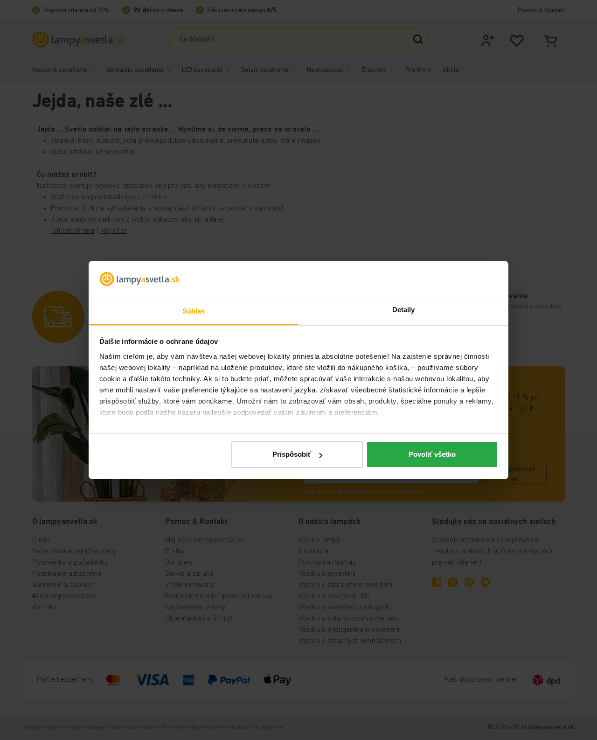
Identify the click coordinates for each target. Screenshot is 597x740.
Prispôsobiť (291, 454)
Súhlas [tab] (193, 311)
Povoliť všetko (432, 454)
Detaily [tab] (403, 310)
